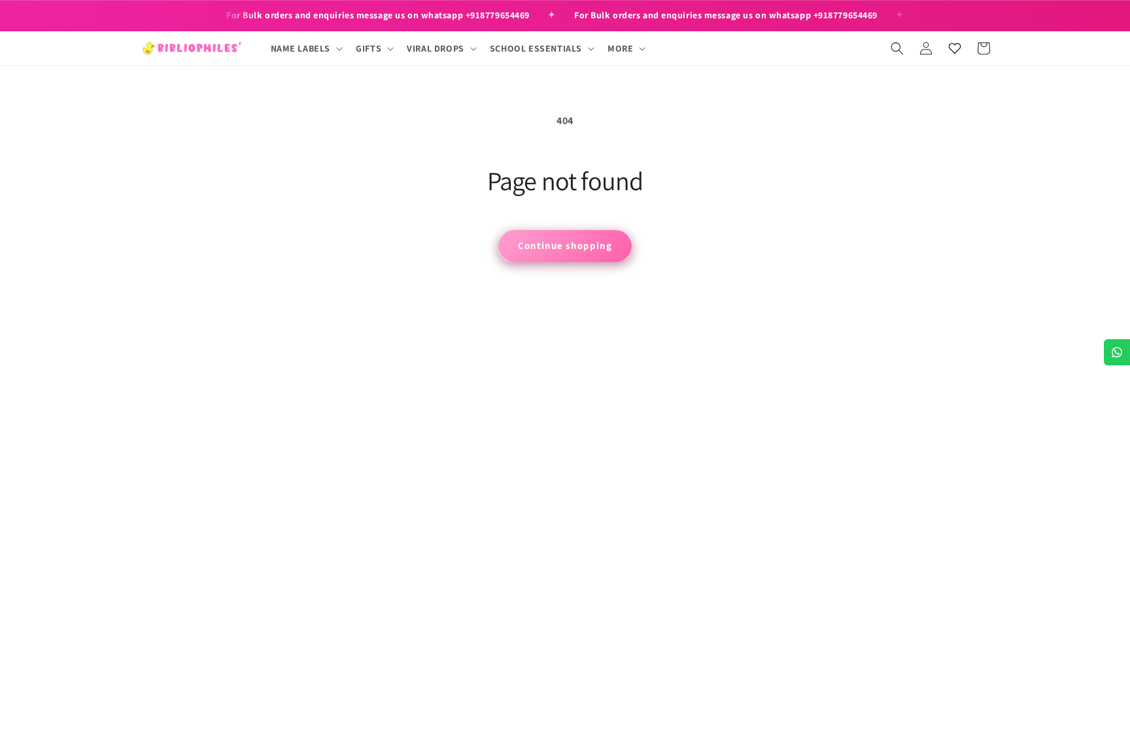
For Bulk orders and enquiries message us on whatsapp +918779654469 (378, 15)
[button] (306, 48)
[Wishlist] (954, 48)
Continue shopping (565, 245)
